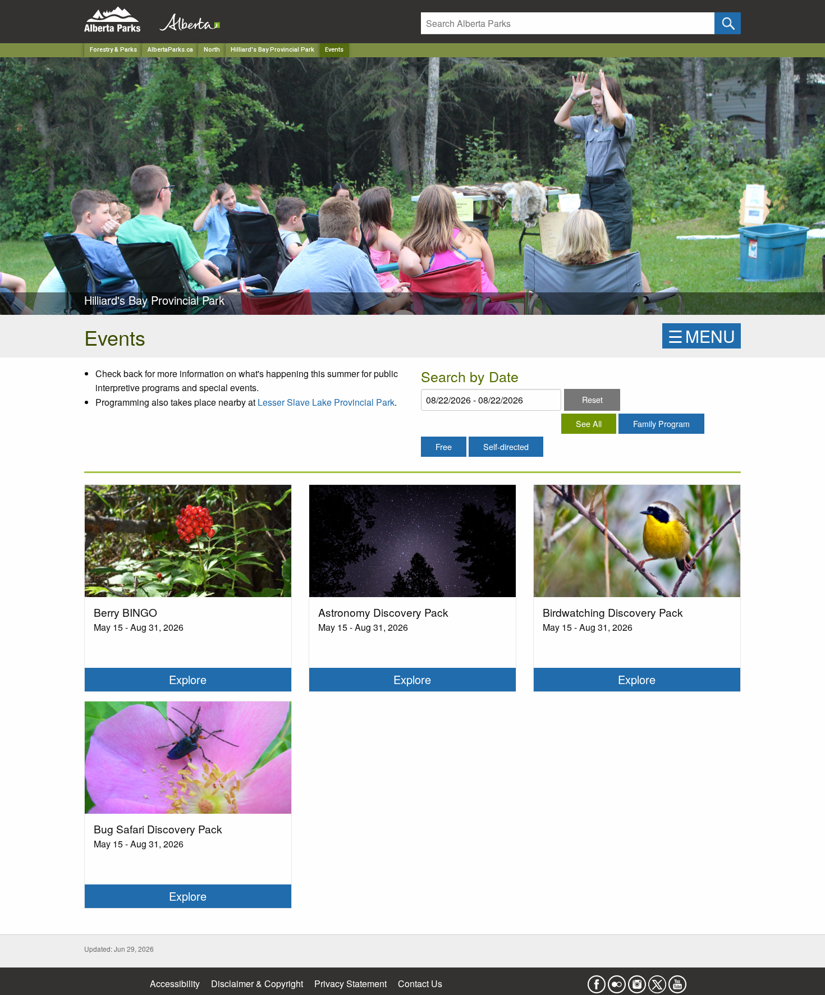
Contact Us (420, 983)
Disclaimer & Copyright (257, 983)
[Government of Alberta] (186, 19)
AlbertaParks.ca (170, 49)
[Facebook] (597, 980)
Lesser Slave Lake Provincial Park (326, 402)
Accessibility (175, 983)
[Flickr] (617, 980)
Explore (188, 679)
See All (589, 423)
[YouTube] (677, 980)
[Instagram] (637, 980)
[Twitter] (657, 980)
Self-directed (506, 446)
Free (444, 446)
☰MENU (701, 336)
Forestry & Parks (113, 49)
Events (334, 49)
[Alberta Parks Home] (119, 19)
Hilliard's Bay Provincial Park (272, 49)
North (212, 49)
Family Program (661, 423)
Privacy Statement (350, 983)
